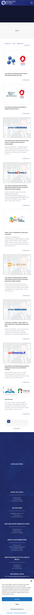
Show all (27, 45)
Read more (27, 80)
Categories (7, 43)
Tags (14, 43)
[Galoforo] (8, 2)
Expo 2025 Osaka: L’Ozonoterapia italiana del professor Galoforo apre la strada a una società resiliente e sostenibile (17, 367)
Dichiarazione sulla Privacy (20, 612)
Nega (17, 604)
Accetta (17, 599)
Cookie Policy (9, 612)
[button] (31, 581)
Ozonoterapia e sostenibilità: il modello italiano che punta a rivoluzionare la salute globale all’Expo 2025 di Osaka (17, 324)
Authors (21, 43)
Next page (16, 428)
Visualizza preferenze (17, 609)
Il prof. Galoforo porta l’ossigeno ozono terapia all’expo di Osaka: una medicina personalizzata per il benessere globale (17, 142)
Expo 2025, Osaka (9, 399)
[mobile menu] (31, 2)
